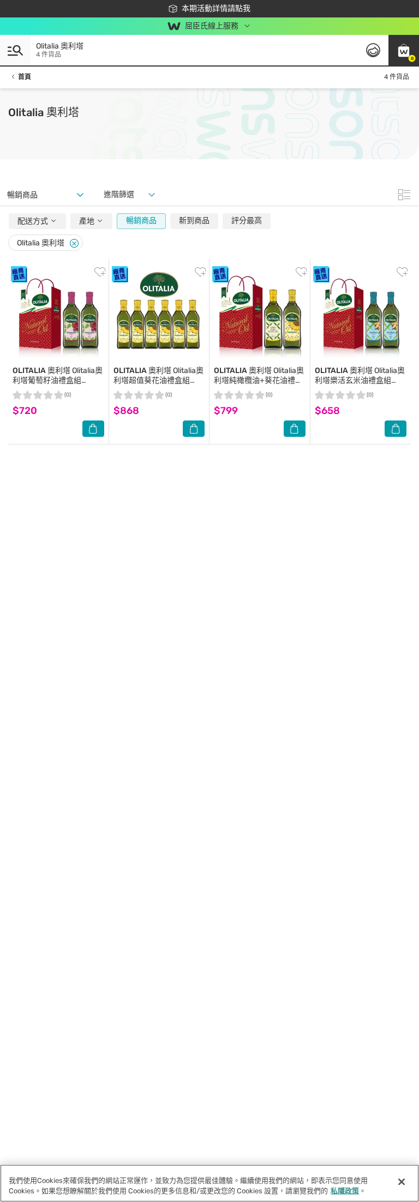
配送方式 (33, 221)
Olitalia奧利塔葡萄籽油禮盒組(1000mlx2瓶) (58, 380)
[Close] (74, 243)
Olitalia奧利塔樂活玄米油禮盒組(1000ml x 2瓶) (360, 380)
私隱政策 (345, 1191)
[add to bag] (93, 428)
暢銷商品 (141, 220)
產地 (87, 221)
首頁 (24, 77)
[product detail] (58, 315)
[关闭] (402, 1182)
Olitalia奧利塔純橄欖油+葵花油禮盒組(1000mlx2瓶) (259, 380)
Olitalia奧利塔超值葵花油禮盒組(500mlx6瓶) (158, 380)
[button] (403, 50)
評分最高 (246, 220)
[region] (209, 1183)
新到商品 (194, 220)
